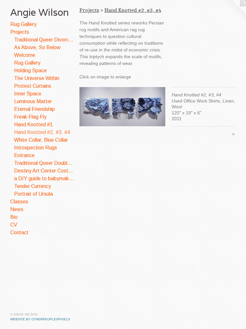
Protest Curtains (32, 86)
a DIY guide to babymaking (44, 178)
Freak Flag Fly (30, 117)
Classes (19, 201)
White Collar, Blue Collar (41, 140)
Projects (19, 32)
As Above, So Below (37, 47)
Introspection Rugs (35, 147)
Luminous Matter (33, 101)
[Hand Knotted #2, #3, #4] (122, 106)
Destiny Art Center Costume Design (44, 170)
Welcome (24, 55)
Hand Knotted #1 (33, 124)
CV (13, 224)
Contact (19, 232)
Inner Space (27, 93)
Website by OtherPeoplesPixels (40, 319)
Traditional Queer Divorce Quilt (44, 39)
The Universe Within (36, 78)
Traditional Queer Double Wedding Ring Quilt (44, 163)
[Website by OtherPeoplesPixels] (233, 13)
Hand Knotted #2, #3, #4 (42, 132)
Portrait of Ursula (33, 194)
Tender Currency (32, 186)
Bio (14, 217)
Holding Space (30, 70)
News (16, 209)
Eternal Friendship (34, 109)
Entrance (24, 155)
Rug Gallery (23, 24)
